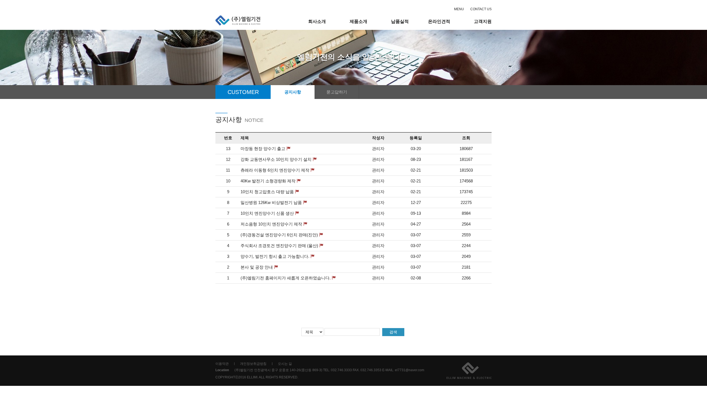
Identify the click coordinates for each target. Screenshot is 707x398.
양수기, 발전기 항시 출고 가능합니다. (275, 256)
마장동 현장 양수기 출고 (263, 148)
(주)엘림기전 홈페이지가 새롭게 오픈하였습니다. (286, 278)
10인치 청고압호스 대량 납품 (267, 191)
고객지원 (483, 21)
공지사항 (292, 92)
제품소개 (358, 21)
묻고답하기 (336, 92)
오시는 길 (285, 364)
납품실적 (400, 21)
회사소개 (317, 21)
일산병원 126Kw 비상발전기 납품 (271, 202)
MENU (459, 9)
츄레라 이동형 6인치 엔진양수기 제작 (275, 170)
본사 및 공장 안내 (257, 267)
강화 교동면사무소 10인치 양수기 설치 (276, 159)
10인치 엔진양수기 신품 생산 (267, 213)
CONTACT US (481, 9)
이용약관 (222, 364)
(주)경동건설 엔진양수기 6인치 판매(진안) (279, 234)
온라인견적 (439, 21)
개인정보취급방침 (253, 364)
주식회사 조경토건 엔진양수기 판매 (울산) (279, 245)
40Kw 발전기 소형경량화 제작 (268, 181)
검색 (393, 332)
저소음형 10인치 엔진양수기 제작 (271, 224)
